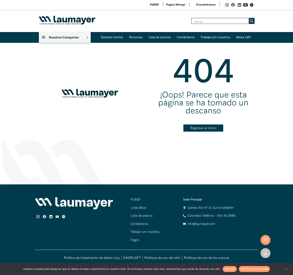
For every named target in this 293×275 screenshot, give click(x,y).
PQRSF (154, 4)
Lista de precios (159, 37)
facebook (233, 4)
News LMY (243, 37)
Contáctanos (186, 37)
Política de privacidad (254, 268)
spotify (251, 4)
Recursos (136, 37)
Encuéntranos (206, 4)
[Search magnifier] (251, 21)
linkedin (239, 4)
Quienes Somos (112, 37)
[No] (286, 269)
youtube (245, 4)
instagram (226, 4)
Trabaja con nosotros (215, 37)
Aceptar (230, 268)
